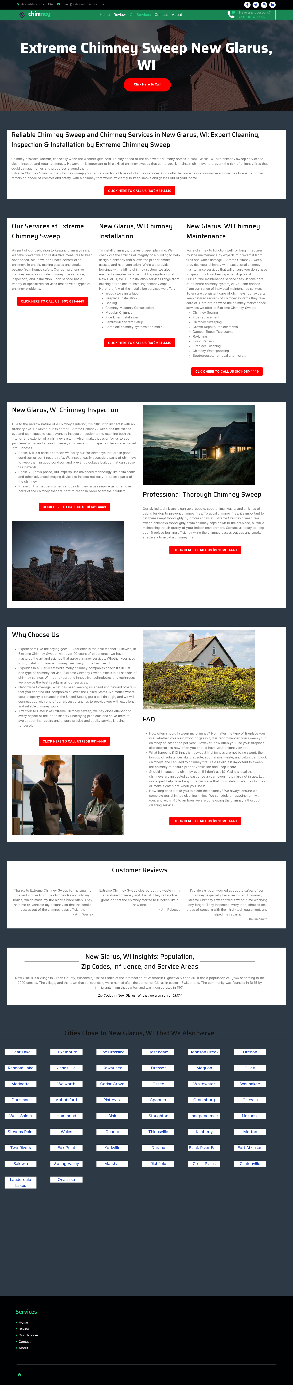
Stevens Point (21, 1131)
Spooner (158, 1099)
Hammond (66, 1115)
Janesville (66, 1068)
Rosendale (158, 1052)
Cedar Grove (112, 1083)
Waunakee (250, 1083)
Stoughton (158, 1115)
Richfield (158, 1163)
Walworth (66, 1083)
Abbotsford (66, 1099)
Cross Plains (204, 1163)
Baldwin (20, 1163)
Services (26, 1311)
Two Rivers (20, 1147)
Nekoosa (250, 1115)
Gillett (250, 1068)
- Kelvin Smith (257, 919)
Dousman (20, 1099)
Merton (250, 1131)
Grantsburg (204, 1099)
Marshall (112, 1163)
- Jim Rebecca (169, 910)
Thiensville (158, 1131)
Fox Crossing (112, 1052)
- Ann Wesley (83, 914)
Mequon (204, 1068)
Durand (158, 1147)
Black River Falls (204, 1147)
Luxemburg (66, 1052)
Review (120, 15)
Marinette (20, 1083)
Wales (66, 1131)
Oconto (112, 1131)
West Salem (20, 1115)
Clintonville (250, 1163)
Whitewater (204, 1083)
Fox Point (66, 1147)
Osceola (250, 1099)
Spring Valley (66, 1163)
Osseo (158, 1083)
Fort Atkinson (250, 1147)
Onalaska (66, 1179)
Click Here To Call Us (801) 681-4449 (139, 191)
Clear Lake (21, 1052)
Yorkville (112, 1147)
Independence (204, 1115)
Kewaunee (112, 1068)
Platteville (112, 1099)
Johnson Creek (204, 1052)
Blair (112, 1115)
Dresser (158, 1068)
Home (105, 15)
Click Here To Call (147, 84)
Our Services (140, 15)
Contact (161, 15)
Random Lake (20, 1068)
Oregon (250, 1052)
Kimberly (204, 1131)
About (177, 15)
